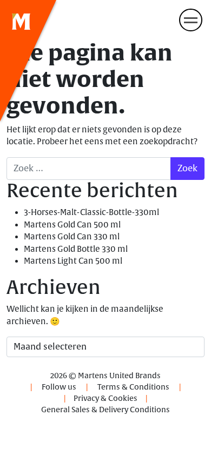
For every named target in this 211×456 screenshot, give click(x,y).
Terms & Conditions (133, 387)
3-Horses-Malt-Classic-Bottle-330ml (91, 212)
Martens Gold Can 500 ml (72, 225)
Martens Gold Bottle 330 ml (76, 249)
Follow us (59, 387)
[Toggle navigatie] (190, 20)
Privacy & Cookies (105, 398)
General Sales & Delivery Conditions (105, 409)
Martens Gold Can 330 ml (72, 237)
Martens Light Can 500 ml (73, 261)
